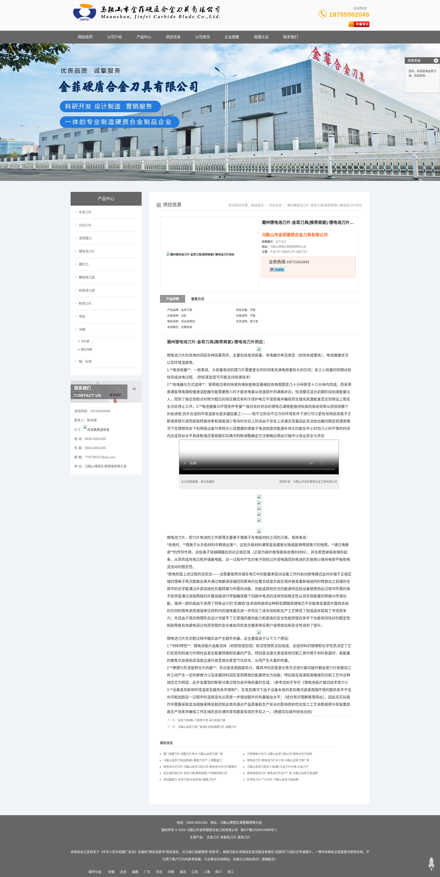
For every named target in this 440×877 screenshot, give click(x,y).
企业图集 (232, 37)
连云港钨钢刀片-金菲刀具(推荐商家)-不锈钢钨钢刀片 (195, 773)
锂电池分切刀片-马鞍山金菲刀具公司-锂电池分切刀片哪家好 (200, 766)
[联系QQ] (96, 429)
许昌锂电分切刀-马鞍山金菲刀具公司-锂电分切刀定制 (279, 754)
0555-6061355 (197, 822)
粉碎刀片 (85, 303)
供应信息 (173, 37)
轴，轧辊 (85, 361)
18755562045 (349, 14)
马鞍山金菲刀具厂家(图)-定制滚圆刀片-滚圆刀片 (207, 727)
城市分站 (94, 872)
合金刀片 (85, 212)
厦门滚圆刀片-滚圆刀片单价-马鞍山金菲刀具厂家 (193, 754)
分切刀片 (85, 225)
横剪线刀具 (87, 277)
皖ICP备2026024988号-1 (259, 830)
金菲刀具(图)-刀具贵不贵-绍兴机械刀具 (202, 720)
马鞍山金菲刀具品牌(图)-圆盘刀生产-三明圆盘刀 (192, 760)
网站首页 (85, 37)
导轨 (82, 316)
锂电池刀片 (87, 251)
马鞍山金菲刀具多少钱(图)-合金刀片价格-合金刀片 (277, 766)
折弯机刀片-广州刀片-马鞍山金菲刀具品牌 (272, 779)
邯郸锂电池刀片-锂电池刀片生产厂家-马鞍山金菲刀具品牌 (282, 773)
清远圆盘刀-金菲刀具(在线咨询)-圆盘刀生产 (190, 779)
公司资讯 (202, 37)
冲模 (82, 329)
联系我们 (290, 37)
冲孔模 (85, 341)
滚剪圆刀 (85, 238)
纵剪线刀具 (87, 290)
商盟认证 (261, 37)
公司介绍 (114, 37)
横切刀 (83, 264)
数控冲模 (86, 349)
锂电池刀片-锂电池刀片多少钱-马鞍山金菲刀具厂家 (278, 760)
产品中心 (144, 37)
